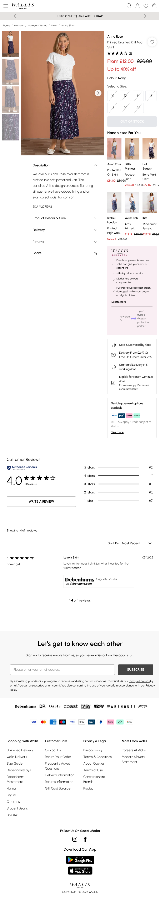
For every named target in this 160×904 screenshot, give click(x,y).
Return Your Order (58, 757)
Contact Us (53, 750)
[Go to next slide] (98, 93)
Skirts (54, 25)
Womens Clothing (37, 25)
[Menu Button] (5, 5)
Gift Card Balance (57, 788)
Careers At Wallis (134, 750)
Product (88, 788)
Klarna (11, 788)
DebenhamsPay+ (19, 770)
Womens (19, 25)
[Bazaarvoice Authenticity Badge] (22, 468)
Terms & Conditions (97, 757)
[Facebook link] (85, 839)
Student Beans (17, 808)
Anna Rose (115, 36)
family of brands (139, 681)
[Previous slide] (15, 16)
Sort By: (114, 543)
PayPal (11, 795)
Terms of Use (93, 770)
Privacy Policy (92, 750)
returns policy (130, 388)
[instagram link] (74, 839)
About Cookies (94, 763)
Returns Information (59, 782)
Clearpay (13, 802)
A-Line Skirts (68, 25)
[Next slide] (145, 16)
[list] (62, 93)
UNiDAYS (13, 815)
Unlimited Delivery (20, 750)
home (6, 25)
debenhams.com (80, 583)
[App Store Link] (80, 865)
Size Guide (14, 763)
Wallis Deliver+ (17, 757)
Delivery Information (59, 775)
